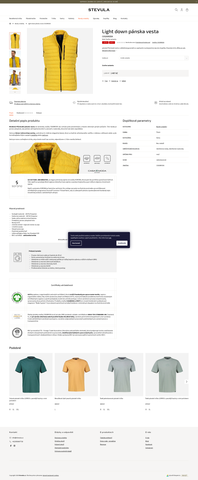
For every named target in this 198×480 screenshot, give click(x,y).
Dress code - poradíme (108, 441)
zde (110, 238)
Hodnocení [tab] (25, 113)
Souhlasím (122, 243)
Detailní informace (108, 51)
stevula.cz (10, 445)
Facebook (148, 444)
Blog (147, 441)
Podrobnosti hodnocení (143, 42)
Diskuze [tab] (39, 113)
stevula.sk (14, 445)
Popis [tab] (11, 113)
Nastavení (76, 243)
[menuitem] (16, 18)
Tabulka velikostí (106, 438)
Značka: (158, 42)
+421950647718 (17, 441)
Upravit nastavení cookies (51, 475)
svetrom (45, 135)
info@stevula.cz (17, 438)
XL (13, 409)
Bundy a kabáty (161, 127)
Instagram (149, 448)
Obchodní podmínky (62, 448)
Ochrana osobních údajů (63, 451)
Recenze (103, 444)
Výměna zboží (59, 441)
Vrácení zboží (59, 444)
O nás (147, 438)
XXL (17, 409)
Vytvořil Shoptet (174, 475)
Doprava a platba (61, 438)
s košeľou (34, 135)
